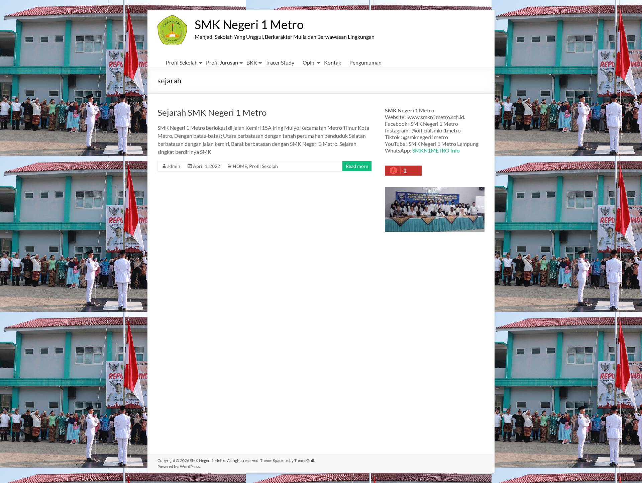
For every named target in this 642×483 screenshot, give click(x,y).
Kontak (332, 62)
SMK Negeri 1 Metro (249, 24)
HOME (240, 166)
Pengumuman (365, 62)
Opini (309, 62)
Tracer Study (279, 62)
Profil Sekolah (182, 62)
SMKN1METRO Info (436, 150)
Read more (357, 166)
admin (173, 166)
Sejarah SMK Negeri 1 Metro (211, 112)
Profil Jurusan (222, 62)
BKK (251, 62)
